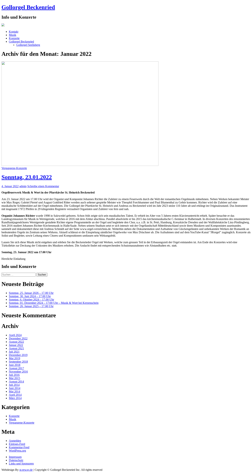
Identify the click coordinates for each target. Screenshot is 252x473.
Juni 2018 (14, 364)
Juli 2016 (14, 374)
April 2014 (15, 394)
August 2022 (16, 341)
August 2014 (16, 381)
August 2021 (16, 348)
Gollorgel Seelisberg (28, 44)
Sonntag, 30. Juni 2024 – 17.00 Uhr (30, 296)
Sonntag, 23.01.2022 (26, 177)
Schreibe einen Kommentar (43, 186)
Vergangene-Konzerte (14, 168)
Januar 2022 (16, 345)
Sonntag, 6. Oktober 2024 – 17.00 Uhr (31, 299)
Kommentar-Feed (19, 447)
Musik (12, 34)
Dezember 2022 (18, 338)
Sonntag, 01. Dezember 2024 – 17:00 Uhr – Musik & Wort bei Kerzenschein (54, 302)
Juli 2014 (14, 384)
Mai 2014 (14, 391)
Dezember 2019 (18, 355)
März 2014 (15, 398)
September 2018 (18, 361)
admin (23, 186)
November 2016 (18, 371)
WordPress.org (17, 450)
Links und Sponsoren (21, 463)
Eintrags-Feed (17, 444)
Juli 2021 (14, 351)
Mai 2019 (14, 358)
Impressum (15, 456)
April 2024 (15, 335)
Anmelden (15, 440)
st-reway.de (26, 469)
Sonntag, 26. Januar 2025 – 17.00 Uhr (31, 306)
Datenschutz (16, 460)
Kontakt (13, 31)
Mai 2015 (14, 378)
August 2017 (16, 368)
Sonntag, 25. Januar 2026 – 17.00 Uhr (31, 292)
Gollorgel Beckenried (28, 7)
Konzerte (14, 38)
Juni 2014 (14, 388)
